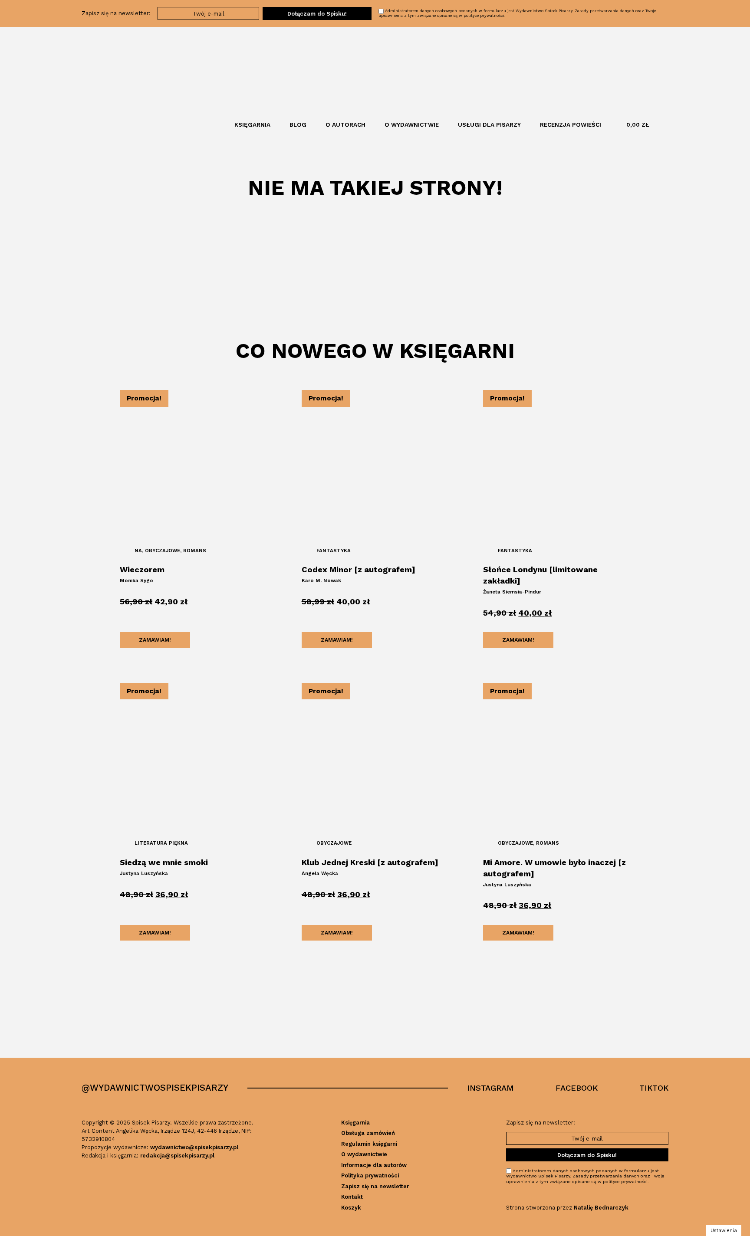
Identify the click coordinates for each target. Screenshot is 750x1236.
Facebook (577, 1087)
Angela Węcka (320, 873)
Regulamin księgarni (369, 1144)
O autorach (345, 124)
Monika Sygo (136, 580)
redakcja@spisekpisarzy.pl (177, 1155)
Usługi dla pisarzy (489, 124)
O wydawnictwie (412, 124)
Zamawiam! (155, 640)
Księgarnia (252, 124)
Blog (297, 124)
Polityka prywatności (370, 1175)
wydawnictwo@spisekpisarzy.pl (194, 1147)
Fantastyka (333, 551)
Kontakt (352, 1196)
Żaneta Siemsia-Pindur (512, 592)
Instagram (490, 1087)
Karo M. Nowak (321, 580)
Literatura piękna (161, 843)
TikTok (653, 1087)
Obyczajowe (162, 551)
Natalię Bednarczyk (601, 1207)
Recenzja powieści (570, 124)
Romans (194, 551)
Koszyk (351, 1207)
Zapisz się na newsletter (375, 1186)
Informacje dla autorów (374, 1165)
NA (138, 551)
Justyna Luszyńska (144, 873)
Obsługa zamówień (368, 1133)
